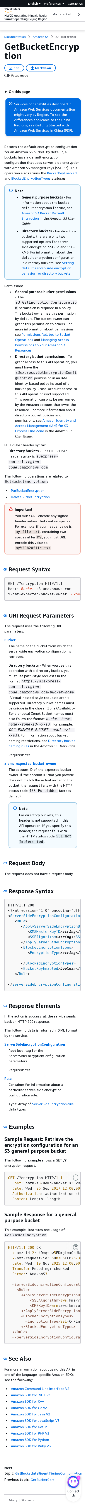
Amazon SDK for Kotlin (29, 1427)
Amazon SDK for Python (30, 1439)
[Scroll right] (78, 14)
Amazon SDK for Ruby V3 (31, 1446)
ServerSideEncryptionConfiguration (46, 916)
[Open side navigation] (6, 25)
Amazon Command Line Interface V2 (40, 1388)
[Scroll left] (50, 14)
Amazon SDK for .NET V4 (31, 1395)
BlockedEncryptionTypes (31, 178)
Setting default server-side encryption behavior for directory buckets (48, 268)
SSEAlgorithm (43, 937)
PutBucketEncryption (27, 490)
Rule (21, 921)
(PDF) (68, 130)
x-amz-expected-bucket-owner (30, 763)
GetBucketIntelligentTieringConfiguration (48, 1473)
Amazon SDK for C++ (27, 1401)
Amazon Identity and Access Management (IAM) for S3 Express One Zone (45, 425)
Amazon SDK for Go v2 (29, 1408)
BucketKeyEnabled (62, 173)
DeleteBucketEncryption (30, 497)
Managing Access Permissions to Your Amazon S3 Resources (42, 344)
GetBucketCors (42, 1479)
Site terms (27, 1500)
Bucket (10, 640)
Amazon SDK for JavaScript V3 (35, 1420)
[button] (17, 91)
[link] (66, 37)
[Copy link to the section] (5, 569)
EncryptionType (45, 953)
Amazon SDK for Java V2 (30, 1414)
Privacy (13, 1500)
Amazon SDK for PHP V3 (30, 1433)
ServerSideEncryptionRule (53, 1104)
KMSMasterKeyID (45, 932)
